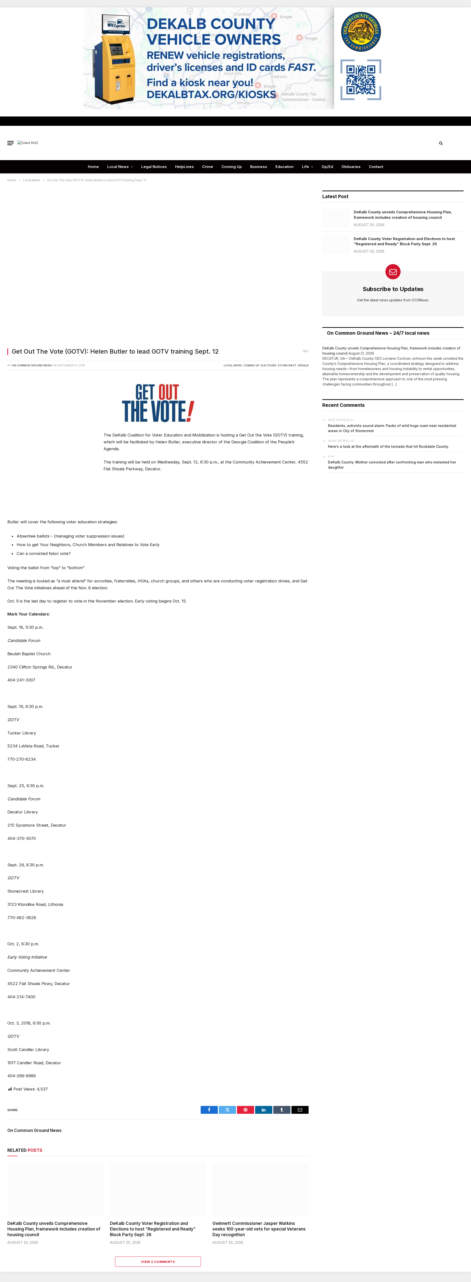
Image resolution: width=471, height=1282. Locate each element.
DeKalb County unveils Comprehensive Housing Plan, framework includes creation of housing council (53, 1229)
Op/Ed (327, 166)
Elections (268, 365)
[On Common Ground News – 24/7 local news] (235, 143)
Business (258, 166)
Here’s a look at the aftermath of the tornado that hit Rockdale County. (388, 446)
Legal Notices (154, 166)
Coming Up (232, 166)
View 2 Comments (158, 1262)
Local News (118, 166)
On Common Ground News (32, 365)
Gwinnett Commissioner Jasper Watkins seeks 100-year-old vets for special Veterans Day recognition (259, 1229)
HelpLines (184, 166)
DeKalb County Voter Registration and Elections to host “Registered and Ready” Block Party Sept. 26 (153, 1229)
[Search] (441, 143)
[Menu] (10, 143)
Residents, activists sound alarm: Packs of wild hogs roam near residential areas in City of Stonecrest (392, 428)
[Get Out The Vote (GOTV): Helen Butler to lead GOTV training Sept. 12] (158, 266)
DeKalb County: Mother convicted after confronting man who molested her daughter (392, 464)
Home (93, 166)
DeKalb (303, 365)
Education (284, 166)
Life (305, 166)
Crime (207, 166)
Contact (376, 166)
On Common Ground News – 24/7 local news (378, 333)
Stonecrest (287, 365)
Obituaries (351, 166)
